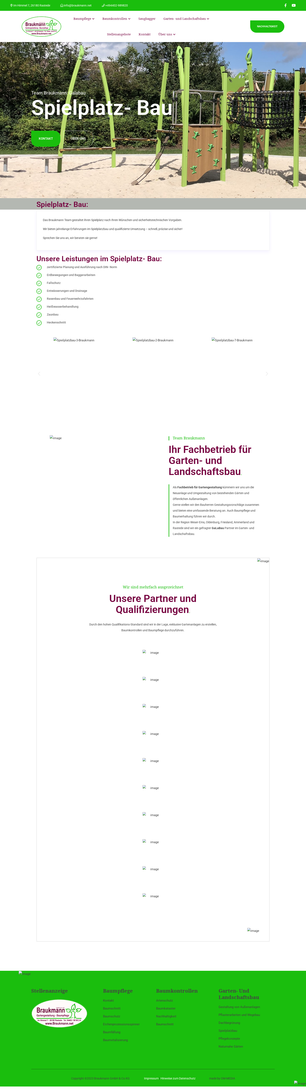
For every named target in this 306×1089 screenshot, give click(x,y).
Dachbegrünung (229, 1023)
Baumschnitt (112, 1008)
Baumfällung (111, 1032)
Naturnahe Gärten (231, 1046)
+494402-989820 (116, 5)
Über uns (165, 34)
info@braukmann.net (77, 5)
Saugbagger (146, 18)
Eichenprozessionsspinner (121, 1024)
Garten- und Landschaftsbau (184, 18)
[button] (39, 373)
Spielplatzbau (228, 1031)
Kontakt (145, 34)
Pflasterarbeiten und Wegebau (239, 1015)
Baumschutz (111, 1016)
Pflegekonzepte (229, 1039)
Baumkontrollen (114, 18)
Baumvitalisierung (115, 1040)
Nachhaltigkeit (267, 26)
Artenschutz (164, 1000)
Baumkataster (165, 1008)
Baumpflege (82, 18)
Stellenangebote (119, 34)
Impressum (151, 1078)
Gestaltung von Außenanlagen (239, 1007)
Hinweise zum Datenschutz (177, 1078)
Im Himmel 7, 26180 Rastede (31, 5)
